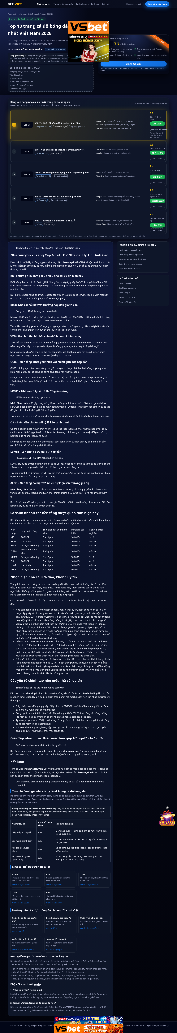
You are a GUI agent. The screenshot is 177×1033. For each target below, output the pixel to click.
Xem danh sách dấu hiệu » (23, 949)
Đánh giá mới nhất (133, 4)
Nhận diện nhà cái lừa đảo (129, 268)
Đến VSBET (157, 124)
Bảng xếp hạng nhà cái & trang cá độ (25, 71)
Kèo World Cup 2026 (127, 297)
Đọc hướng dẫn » (19, 931)
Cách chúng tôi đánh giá (87, 4)
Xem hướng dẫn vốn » (89, 928)
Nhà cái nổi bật (16, 78)
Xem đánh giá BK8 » (54, 884)
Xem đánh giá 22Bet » (21, 903)
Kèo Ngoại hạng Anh (127, 288)
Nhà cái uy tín (43, 4)
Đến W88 (158, 225)
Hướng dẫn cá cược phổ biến (131, 250)
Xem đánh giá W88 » (54, 903)
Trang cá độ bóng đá (63, 4)
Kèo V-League (124, 292)
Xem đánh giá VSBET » (21, 884)
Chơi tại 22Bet (158, 201)
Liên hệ (105, 4)
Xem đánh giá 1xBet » (89, 884)
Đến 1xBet (157, 177)
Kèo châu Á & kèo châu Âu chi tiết (132, 259)
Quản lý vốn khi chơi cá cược (130, 264)
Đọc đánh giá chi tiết (158, 129)
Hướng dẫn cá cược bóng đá (21, 81)
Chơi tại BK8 (157, 153)
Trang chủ (12, 14)
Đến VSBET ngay (133, 64)
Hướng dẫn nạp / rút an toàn (21, 85)
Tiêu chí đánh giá (16, 75)
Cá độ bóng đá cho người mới (131, 254)
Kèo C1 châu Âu (125, 283)
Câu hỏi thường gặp (18, 88)
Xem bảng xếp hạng (157, 4)
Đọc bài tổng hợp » (54, 949)
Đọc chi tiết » (51, 928)
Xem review (157, 158)
